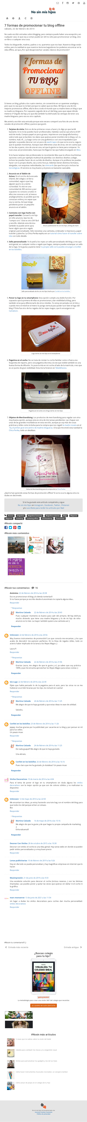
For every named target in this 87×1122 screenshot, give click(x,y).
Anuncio (10, 516)
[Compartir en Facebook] (6, 528)
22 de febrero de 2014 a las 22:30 (32, 682)
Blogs (65, 516)
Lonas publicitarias (18, 860)
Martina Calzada (23, 612)
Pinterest (65, 505)
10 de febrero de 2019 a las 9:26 (41, 860)
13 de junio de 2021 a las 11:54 (38, 897)
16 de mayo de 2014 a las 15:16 (47, 821)
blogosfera (21, 516)
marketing (19, 519)
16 (36, 588)
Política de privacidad (43, 1114)
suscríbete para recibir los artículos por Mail (45, 508)
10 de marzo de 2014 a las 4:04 (41, 779)
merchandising (47, 519)
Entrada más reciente (18, 947)
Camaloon (13, 311)
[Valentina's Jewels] (19, 1025)
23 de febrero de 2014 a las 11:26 (45, 723)
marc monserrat (17, 897)
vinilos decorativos (18, 903)
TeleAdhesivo (60, 368)
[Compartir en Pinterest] (15, 528)
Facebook (49, 505)
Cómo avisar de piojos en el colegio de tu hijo (33, 1083)
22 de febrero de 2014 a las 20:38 (33, 593)
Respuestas (17, 608)
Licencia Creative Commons (43, 1112)
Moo (78, 150)
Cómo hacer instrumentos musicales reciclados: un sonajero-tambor (42, 1072)
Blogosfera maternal (52, 516)
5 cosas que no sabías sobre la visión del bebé (33, 1039)
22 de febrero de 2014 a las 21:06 (48, 662)
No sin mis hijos (25, 505)
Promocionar (60, 519)
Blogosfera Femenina (35, 516)
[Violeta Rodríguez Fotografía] (19, 1015)
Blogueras (73, 516)
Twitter (57, 505)
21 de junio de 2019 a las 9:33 (36, 878)
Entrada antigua (71, 947)
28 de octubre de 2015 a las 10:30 (42, 843)
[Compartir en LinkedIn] (20, 528)
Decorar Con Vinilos (19, 843)
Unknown (14, 635)
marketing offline (32, 519)
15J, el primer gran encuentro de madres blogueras (31, 427)
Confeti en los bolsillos (62, 291)
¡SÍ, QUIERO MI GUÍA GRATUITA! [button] (43, 1005)
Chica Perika (14, 430)
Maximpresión (16, 878)
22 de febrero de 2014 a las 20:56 (33, 635)
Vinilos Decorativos (18, 779)
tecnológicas (14, 168)
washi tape (51, 142)
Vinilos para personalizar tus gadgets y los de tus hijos (36, 1061)
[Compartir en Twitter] (11, 528)
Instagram (39, 505)
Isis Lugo (14, 682)
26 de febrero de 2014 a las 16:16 (51, 762)
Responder (14, 602)
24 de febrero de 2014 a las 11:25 (48, 701)
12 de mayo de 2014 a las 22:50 (32, 799)
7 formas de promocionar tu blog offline (34, 25)
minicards (49, 165)
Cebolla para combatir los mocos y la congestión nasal (36, 1050)
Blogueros (9, 519)
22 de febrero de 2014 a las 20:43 (48, 612)
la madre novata (70, 425)
